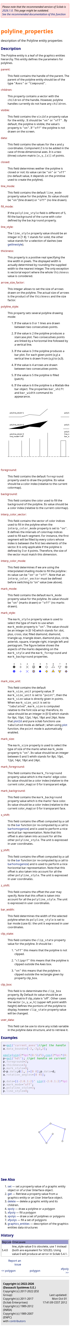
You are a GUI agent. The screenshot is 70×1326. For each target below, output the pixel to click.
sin (15, 1055)
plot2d (18, 721)
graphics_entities (19, 1224)
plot (64, 725)
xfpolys (12, 1220)
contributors (17, 1321)
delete (12, 1201)
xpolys (12, 1216)
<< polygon (8, 1271)
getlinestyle (15, 244)
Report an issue (14, 1262)
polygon (35, 1271)
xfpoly (11, 1212)
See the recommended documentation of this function (34, 14)
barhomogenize (18, 829)
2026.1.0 (7, 10)
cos (48, 1055)
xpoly (7, 1055)
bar (18, 825)
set (10, 1186)
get (9, 1045)
